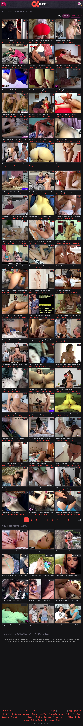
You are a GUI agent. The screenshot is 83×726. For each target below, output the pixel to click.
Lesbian (10, 141)
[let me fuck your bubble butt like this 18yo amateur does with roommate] (68, 304)
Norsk (36, 711)
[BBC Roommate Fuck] (15, 29)
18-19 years (21, 416)
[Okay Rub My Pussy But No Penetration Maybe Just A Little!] (41, 78)
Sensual (41, 141)
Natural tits (47, 67)
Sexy (57, 166)
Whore (41, 490)
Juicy (40, 92)
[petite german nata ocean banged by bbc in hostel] (68, 564)
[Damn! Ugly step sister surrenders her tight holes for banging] (68, 589)
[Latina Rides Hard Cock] (68, 378)
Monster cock (6, 218)
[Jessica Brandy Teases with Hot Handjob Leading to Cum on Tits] (68, 613)
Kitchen (15, 268)
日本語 (62, 717)
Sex (35, 42)
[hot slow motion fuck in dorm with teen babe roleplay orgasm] (68, 402)
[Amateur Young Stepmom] (41, 452)
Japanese (32, 440)
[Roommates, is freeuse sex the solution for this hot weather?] (15, 103)
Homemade (42, 42)
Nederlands (7, 711)
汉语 (70, 711)
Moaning (70, 514)
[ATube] (41, 4)
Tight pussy (12, 42)
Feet (36, 67)
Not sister (48, 194)
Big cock (71, 116)
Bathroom (45, 243)
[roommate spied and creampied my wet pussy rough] (68, 501)
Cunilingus (5, 317)
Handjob (14, 67)
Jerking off (5, 67)
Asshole (71, 166)
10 (73, 520)
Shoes (18, 391)
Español (22, 717)
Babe (44, 292)
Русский (14, 717)
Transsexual (73, 292)
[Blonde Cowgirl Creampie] (68, 180)
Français (47, 717)
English (78, 717)
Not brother (75, 92)
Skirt (57, 416)
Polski (68, 714)
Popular (75, 16)
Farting (77, 141)
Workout (76, 243)
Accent (36, 317)
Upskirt (76, 416)
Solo (76, 67)
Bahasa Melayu (37, 720)
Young (4, 92)
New (66, 16)
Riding (16, 116)
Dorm (77, 465)
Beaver (46, 514)
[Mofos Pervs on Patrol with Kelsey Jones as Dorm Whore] (41, 476)
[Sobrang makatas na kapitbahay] (15, 427)
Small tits (5, 116)
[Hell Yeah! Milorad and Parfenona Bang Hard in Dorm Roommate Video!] (15, 180)
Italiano (26, 720)
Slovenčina (62, 711)
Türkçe (70, 717)
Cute (9, 92)
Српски (31, 717)
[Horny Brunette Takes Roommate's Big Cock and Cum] (68, 353)
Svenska (5, 717)
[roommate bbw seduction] (68, 427)
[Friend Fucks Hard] (41, 353)
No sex (16, 166)
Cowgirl (48, 141)
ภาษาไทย (44, 711)
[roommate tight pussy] (68, 328)
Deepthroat (19, 440)
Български (49, 720)
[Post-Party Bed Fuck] (68, 78)
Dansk (58, 720)
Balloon (18, 465)
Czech (62, 268)
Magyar (34, 714)
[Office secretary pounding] (68, 476)
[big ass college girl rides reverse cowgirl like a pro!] (41, 205)
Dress (63, 92)
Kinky (41, 342)
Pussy (4, 42)
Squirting (14, 317)
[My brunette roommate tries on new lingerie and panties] (68, 152)
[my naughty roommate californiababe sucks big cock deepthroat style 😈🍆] (68, 29)
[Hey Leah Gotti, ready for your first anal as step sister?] (41, 539)
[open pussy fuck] (68, 128)
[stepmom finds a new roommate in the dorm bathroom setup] (41, 230)
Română (76, 714)
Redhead (11, 465)
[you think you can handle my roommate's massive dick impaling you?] (41, 103)
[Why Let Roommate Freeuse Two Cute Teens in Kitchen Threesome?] (15, 254)
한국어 (52, 711)
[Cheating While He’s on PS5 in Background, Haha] (15, 328)
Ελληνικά (9, 714)
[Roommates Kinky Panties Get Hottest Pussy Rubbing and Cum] (15, 501)
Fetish (45, 92)
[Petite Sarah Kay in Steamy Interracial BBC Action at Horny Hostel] (15, 589)
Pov (39, 243)
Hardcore (23, 116)
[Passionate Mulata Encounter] (15, 78)
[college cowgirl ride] (41, 152)
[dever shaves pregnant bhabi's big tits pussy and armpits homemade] (41, 501)
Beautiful (44, 391)
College (40, 465)
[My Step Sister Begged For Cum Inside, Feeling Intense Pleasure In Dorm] (41, 128)
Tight (41, 268)
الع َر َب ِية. (43, 714)
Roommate (21, 42)
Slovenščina (18, 711)
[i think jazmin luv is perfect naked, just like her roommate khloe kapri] (15, 230)
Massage (59, 243)
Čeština (39, 717)
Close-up (22, 292)
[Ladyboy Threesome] (68, 279)
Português (53, 714)
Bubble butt (65, 317)
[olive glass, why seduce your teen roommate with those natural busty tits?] (15, 128)
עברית (61, 714)
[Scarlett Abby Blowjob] (15, 378)
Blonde (71, 42)
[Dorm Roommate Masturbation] (41, 304)
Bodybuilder (17, 92)
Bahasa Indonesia (22, 714)
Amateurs (63, 166)
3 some (10, 166)
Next (79, 520)
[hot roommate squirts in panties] (15, 304)
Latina (24, 92)
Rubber (10, 514)
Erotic (31, 317)
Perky (68, 391)
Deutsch (29, 711)
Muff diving (22, 317)
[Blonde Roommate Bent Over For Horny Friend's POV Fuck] (68, 452)
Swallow (31, 391)
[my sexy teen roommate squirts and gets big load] (15, 279)
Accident (48, 342)
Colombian (38, 366)
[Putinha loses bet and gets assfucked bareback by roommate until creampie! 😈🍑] (41, 378)
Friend (75, 194)
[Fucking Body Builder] (68, 230)
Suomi (55, 717)
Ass (51, 243)
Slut (66, 42)
